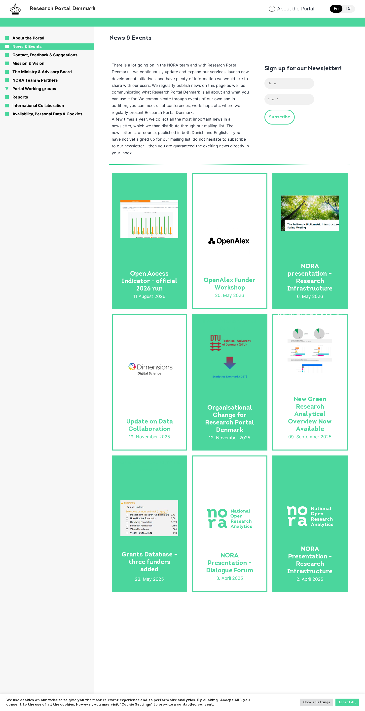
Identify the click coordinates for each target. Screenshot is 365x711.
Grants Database (134, 462)
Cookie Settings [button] (316, 702)
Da (348, 8)
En (336, 8)
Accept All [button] (347, 702)
